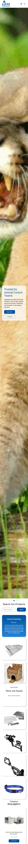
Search (21, 609)
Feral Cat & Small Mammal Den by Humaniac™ (14, 833)
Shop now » (14, 622)
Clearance (14, 801)
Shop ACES (9, 313)
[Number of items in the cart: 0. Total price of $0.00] (24, 3)
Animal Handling (14, 619)
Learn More (9, 317)
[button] (9, 600)
